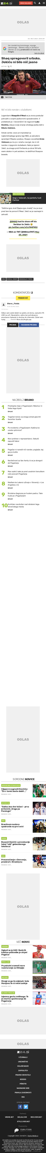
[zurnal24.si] (6, 3)
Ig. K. (10, 66)
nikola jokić (12, 279)
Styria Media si (33, 1136)
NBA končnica (18, 194)
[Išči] (35, 3)
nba (3, 279)
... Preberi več (36, 1151)
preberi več (23, 298)
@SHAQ (13, 221)
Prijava (12, 325)
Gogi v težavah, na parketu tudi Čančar (27, 199)
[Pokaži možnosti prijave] (39, 3)
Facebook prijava (29, 325)
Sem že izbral (39, 53)
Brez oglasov (25, 3)
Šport (10, 411)
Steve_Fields (13, 304)
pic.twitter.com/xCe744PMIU (23, 227)
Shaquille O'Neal (26, 279)
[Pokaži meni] (43, 3)
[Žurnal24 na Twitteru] (26, 1107)
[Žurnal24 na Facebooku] (20, 1107)
